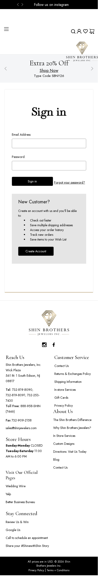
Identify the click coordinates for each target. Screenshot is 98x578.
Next (22, 4)
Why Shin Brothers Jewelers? (72, 428)
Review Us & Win (17, 522)
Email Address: (21, 134)
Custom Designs (63, 443)
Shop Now (49, 71)
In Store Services (64, 435)
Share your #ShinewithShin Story (27, 546)
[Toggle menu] (6, 29)
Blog (56, 459)
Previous (19, 4)
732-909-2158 (22, 420)
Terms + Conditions (57, 570)
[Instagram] (44, 343)
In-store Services (65, 389)
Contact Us (61, 366)
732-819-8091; (16, 395)
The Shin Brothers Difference (72, 420)
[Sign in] (79, 31)
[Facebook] (53, 343)
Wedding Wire (15, 486)
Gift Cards (61, 397)
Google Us (13, 530)
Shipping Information (68, 381)
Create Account (35, 251)
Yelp (8, 494)
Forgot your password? (69, 182)
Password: (18, 157)
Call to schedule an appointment (27, 538)
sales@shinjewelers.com (21, 428)
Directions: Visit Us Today (69, 451)
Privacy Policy (63, 405)
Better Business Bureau (20, 502)
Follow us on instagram (51, 4)
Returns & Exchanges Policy (72, 373)
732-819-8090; (22, 389)
